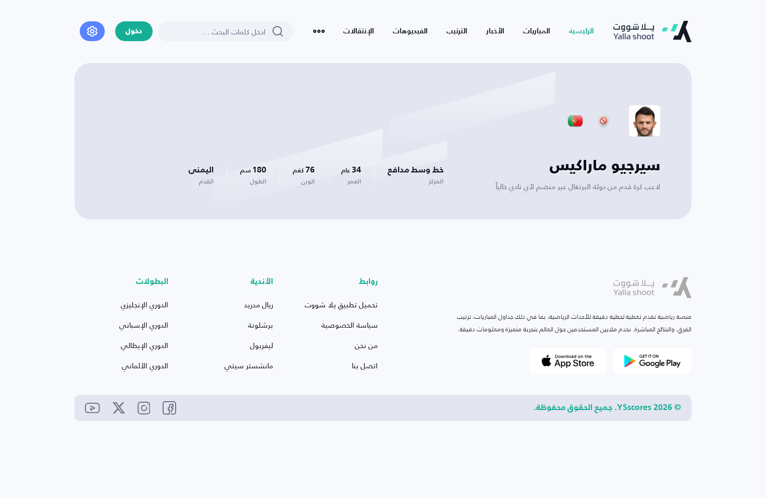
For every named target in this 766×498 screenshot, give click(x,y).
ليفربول (261, 345)
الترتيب (457, 31)
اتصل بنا (365, 365)
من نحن (366, 345)
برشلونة (260, 325)
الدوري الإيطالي (144, 345)
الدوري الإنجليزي (144, 304)
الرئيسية (581, 31)
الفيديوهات (410, 31)
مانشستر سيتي (249, 365)
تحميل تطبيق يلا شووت (341, 304)
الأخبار (495, 31)
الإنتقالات (358, 31)
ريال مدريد (258, 304)
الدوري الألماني (145, 365)
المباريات (536, 31)
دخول (134, 31)
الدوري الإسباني (143, 325)
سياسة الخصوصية (350, 325)
